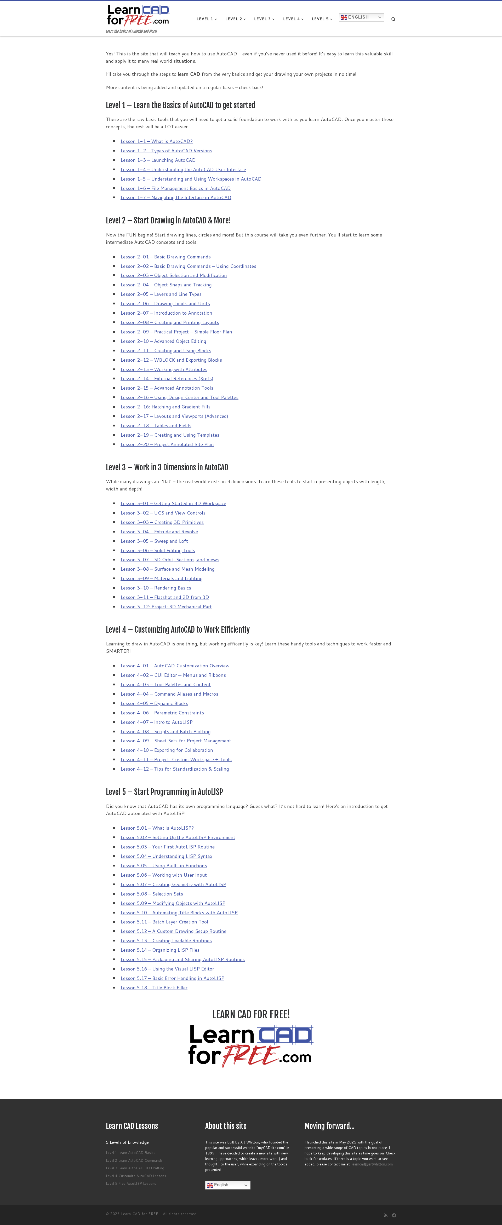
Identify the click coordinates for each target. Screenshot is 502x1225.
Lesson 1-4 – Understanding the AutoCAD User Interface (183, 169)
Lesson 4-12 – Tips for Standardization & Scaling (175, 768)
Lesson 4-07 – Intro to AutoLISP (157, 722)
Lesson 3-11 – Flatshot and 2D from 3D (165, 597)
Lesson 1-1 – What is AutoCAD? (157, 141)
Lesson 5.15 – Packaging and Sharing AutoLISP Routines (183, 959)
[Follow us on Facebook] (394, 1215)
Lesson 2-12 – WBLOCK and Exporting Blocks (171, 359)
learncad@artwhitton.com (372, 1164)
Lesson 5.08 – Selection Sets (152, 893)
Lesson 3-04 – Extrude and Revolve (159, 531)
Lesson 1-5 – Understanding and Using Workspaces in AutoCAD (191, 178)
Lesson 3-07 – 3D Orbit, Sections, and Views (170, 559)
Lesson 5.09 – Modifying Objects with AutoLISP (173, 903)
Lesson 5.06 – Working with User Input (164, 874)
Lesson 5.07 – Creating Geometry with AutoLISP (173, 884)
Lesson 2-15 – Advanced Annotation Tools (167, 387)
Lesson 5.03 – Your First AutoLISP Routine (168, 846)
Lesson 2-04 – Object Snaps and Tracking (166, 284)
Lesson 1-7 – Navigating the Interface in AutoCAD (176, 197)
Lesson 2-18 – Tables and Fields (156, 425)
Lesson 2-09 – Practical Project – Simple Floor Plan (176, 331)
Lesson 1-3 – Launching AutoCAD (158, 160)
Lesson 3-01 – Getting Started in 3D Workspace (173, 503)
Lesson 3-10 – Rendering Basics (156, 587)
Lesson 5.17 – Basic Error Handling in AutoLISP (172, 978)
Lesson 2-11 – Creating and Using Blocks (166, 350)
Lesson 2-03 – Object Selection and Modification (174, 275)
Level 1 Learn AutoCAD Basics (130, 1152)
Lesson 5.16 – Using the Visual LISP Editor (167, 968)
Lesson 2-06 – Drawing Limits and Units (165, 303)
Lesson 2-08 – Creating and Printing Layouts (170, 322)
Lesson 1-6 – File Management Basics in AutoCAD (176, 188)
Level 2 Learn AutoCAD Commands (134, 1160)
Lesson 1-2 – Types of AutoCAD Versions (166, 150)
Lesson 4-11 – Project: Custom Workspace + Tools (176, 759)
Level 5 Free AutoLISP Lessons (131, 1183)
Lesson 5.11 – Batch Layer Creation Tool (164, 921)
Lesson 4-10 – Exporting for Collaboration (167, 750)
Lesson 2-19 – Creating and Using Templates (170, 434)
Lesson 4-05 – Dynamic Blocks (154, 703)
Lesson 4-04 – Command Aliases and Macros (169, 693)
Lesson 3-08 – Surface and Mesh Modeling (168, 568)
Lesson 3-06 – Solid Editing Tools (158, 550)
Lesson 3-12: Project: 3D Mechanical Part (166, 606)
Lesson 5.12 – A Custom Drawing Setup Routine (173, 931)
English (358, 17)
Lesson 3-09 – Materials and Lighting (162, 578)
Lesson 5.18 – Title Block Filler (154, 987)
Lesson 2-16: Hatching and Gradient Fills (165, 406)
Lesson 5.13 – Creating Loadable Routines (166, 940)
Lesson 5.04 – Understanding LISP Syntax (166, 856)
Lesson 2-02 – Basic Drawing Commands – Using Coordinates (188, 266)
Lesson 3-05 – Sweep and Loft (154, 541)
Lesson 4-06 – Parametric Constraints (162, 712)
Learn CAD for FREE (139, 1213)
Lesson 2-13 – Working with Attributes (164, 369)
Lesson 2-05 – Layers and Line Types (161, 294)
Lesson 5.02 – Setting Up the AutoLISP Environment (178, 837)
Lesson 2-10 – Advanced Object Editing (163, 341)
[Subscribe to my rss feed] (385, 1215)
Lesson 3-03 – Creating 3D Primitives (162, 522)
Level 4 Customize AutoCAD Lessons (136, 1175)
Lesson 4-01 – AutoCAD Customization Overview (175, 665)
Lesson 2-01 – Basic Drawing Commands (166, 256)
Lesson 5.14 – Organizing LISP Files (160, 949)
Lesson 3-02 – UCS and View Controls (163, 512)
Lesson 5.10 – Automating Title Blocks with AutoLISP (179, 912)
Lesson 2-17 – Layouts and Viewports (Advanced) (174, 416)
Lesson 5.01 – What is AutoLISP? (157, 827)
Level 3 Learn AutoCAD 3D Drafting (135, 1167)
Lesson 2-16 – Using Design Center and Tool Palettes (179, 397)
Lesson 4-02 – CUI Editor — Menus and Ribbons (173, 675)
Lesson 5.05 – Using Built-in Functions (164, 865)
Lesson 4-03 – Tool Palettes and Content (166, 684)
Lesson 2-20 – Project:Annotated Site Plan (167, 444)
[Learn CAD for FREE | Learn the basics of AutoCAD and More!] (138, 15)
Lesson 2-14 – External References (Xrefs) (167, 378)
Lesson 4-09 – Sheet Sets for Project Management (176, 740)
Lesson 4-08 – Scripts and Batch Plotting (166, 731)
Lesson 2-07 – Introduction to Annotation (166, 312)
